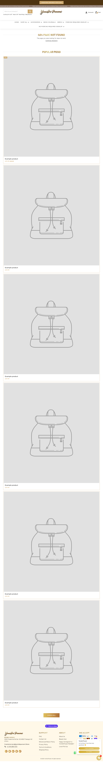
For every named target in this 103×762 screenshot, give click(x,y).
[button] (99, 758)
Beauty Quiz (63, 739)
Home (17, 22)
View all (51, 715)
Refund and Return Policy (47, 742)
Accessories (36, 22)
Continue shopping (52, 40)
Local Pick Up (63, 746)
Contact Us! (42, 739)
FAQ (40, 736)
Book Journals (50, 22)
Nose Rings (22, 14)
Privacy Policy (43, 744)
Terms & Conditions (45, 747)
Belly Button (28, 14)
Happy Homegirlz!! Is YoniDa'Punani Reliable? (66, 743)
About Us (62, 736)
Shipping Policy (44, 750)
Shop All (24, 22)
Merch (60, 22)
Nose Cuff (15, 14)
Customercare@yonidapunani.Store (16, 744)
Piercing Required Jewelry (76, 22)
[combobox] (18, 11)
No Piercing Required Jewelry (51, 26)
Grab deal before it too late (51, 2)
